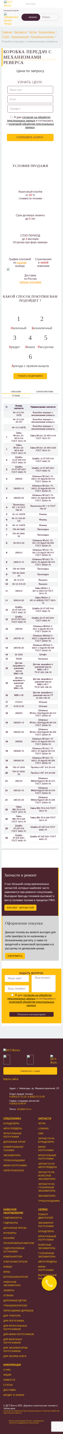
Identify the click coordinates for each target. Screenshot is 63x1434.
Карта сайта (10, 1079)
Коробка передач (42, 36)
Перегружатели (13, 1170)
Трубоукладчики (14, 1160)
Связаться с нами (30, 1071)
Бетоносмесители (15, 1276)
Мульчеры (9, 1233)
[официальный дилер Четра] (11, 19)
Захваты (8, 1290)
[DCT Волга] (11, 4)
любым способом (30, 282)
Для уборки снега (14, 1356)
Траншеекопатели (15, 1305)
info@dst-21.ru (24, 1109)
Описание (16, 392)
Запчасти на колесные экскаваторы (46, 1175)
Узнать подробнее (30, 376)
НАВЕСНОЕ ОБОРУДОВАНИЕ (13, 1211)
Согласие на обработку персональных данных (22, 1411)
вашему (22, 262)
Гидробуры (10, 1222)
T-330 (5, 36)
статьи (8, 1385)
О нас (7, 1369)
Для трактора (11, 1315)
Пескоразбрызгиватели (18, 1243)
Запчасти (20, 32)
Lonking (43, 1128)
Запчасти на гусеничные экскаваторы (46, 1187)
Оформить (15, 956)
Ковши (7, 1266)
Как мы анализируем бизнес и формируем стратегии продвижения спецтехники (26, 1422)
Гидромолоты (12, 1217)
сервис (43, 1209)
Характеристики (44, 392)
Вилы (6, 1271)
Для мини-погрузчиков (18, 1334)
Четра (33, 32)
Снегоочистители (15, 1261)
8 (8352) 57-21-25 (17, 1096)
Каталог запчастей (20, 907)
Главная (7, 32)
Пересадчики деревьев (18, 1310)
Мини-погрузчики (15, 1165)
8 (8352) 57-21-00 (36, 1096)
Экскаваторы (11, 1155)
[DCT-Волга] (30, 1050)
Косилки (8, 1238)
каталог (33, 17)
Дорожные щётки (14, 1300)
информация (12, 1364)
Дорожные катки (14, 1141)
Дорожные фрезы (14, 1228)
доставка (9, 1390)
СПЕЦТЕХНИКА (12, 1118)
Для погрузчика (13, 1320)
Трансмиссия (20, 36)
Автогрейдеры (12, 1128)
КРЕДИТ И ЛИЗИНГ (14, 1395)
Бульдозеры (47, 32)
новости (9, 1379)
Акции (7, 1374)
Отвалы (8, 1295)
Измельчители (12, 1256)
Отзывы (16, 396)
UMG (41, 1133)
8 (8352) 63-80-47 (17, 1103)
